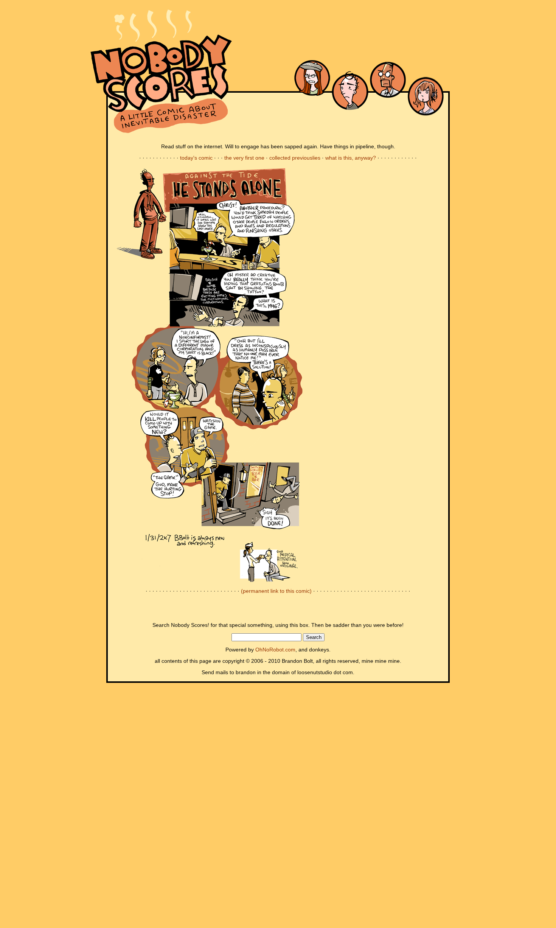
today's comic (196, 158)
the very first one (244, 158)
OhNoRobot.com (275, 650)
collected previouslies (294, 158)
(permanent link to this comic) (276, 591)
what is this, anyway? (350, 158)
